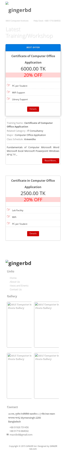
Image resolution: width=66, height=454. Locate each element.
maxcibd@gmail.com (21, 434)
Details (33, 108)
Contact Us (15, 289)
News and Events (19, 285)
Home (13, 277)
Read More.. (51, 160)
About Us (15, 281)
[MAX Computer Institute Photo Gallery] (27, 325)
